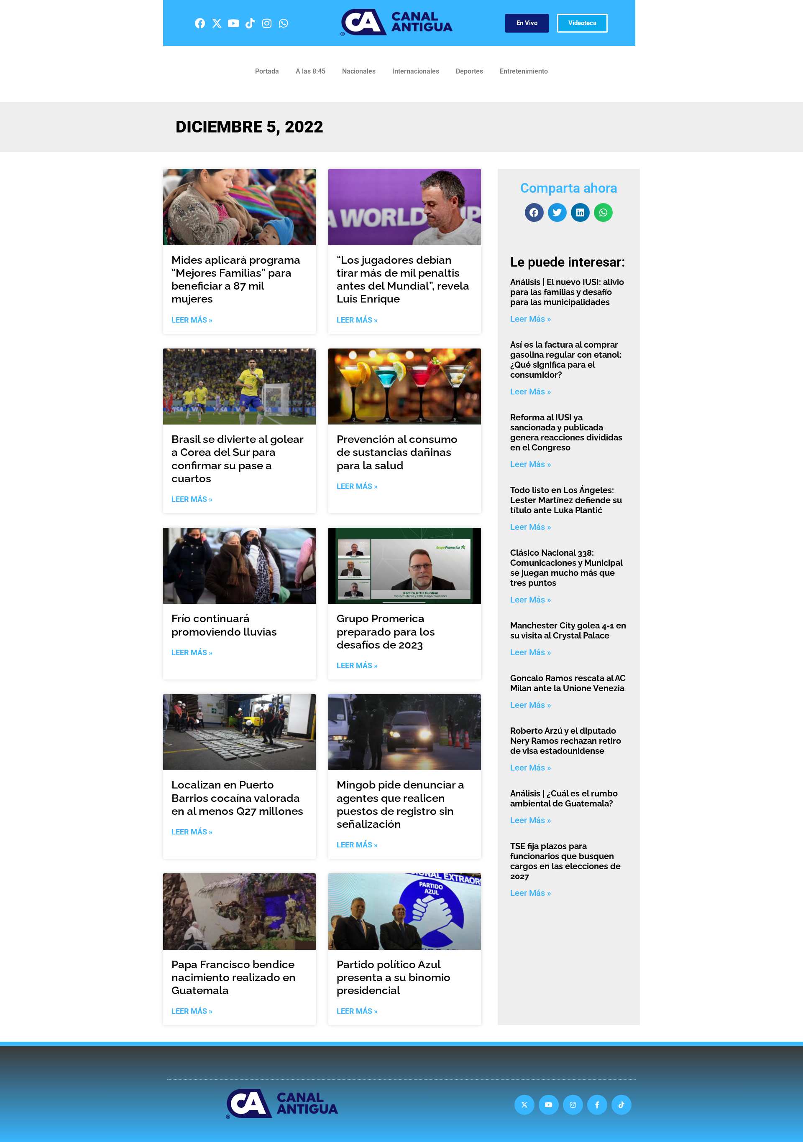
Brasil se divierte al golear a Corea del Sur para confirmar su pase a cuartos (237, 459)
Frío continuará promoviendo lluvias (224, 625)
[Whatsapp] (283, 23)
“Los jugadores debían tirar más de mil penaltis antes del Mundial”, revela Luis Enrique (403, 279)
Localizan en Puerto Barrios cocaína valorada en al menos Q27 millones (237, 797)
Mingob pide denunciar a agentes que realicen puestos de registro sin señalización (400, 804)
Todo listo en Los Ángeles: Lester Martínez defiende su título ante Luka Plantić (566, 500)
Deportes (469, 71)
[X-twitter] (216, 23)
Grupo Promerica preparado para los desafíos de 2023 (386, 631)
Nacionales (359, 71)
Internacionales (415, 71)
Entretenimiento (524, 71)
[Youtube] (233, 23)
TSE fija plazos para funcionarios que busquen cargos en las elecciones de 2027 (565, 861)
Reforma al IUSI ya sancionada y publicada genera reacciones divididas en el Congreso (566, 432)
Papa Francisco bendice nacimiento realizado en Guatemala (233, 977)
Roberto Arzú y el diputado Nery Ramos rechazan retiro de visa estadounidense (565, 741)
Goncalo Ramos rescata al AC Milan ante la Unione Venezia (568, 683)
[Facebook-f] (597, 1105)
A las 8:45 (310, 71)
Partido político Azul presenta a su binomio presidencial (393, 977)
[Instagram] (266, 23)
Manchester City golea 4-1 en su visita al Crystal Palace (568, 631)
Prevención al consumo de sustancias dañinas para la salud (397, 452)
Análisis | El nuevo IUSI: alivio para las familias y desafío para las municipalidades (567, 292)
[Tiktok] (250, 23)
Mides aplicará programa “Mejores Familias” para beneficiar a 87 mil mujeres (235, 279)
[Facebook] (200, 23)
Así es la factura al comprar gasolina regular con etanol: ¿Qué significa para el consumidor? (565, 360)
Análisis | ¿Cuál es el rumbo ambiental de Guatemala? (564, 798)
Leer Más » (191, 319)
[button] (534, 212)
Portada (267, 71)
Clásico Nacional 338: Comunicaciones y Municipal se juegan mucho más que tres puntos (566, 568)
